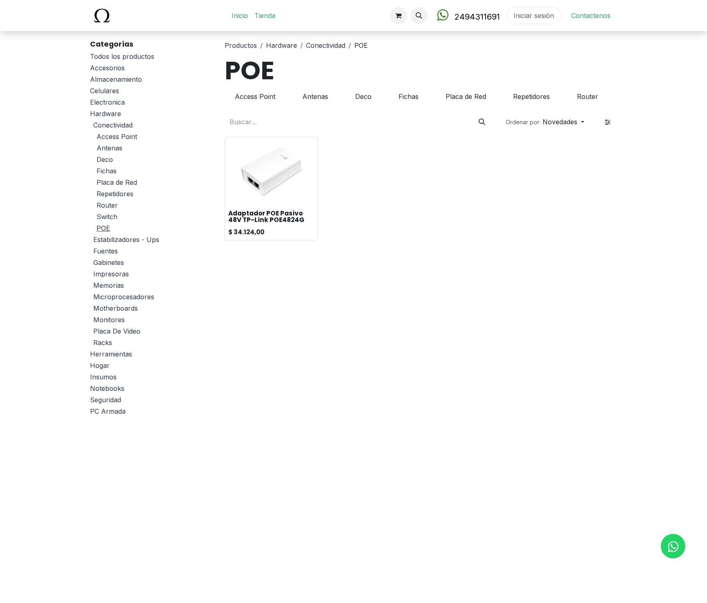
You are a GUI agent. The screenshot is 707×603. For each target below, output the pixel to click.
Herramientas (111, 354)
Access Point (117, 136)
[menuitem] (239, 15)
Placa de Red (117, 182)
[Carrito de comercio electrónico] (398, 15)
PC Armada (108, 411)
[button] (419, 15)
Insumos (103, 377)
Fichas (107, 171)
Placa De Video (116, 331)
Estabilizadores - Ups (126, 239)
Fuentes (105, 251)
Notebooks (107, 388)
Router (107, 205)
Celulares (104, 91)
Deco (105, 159)
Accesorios (107, 68)
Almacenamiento (116, 79)
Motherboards (115, 308)
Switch (107, 217)
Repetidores (115, 194)
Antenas (109, 148)
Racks (102, 342)
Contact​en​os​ (590, 15)
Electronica (107, 102)
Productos (241, 45)
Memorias (108, 285)
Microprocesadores (123, 297)
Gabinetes (108, 262)
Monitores (109, 320)
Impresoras (111, 274)
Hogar (100, 365)
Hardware (105, 114)
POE (103, 228)
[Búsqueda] (482, 121)
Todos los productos (122, 56)
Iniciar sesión (533, 15)
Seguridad (105, 400)
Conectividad (113, 125)
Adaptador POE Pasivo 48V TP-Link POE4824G (266, 216)
